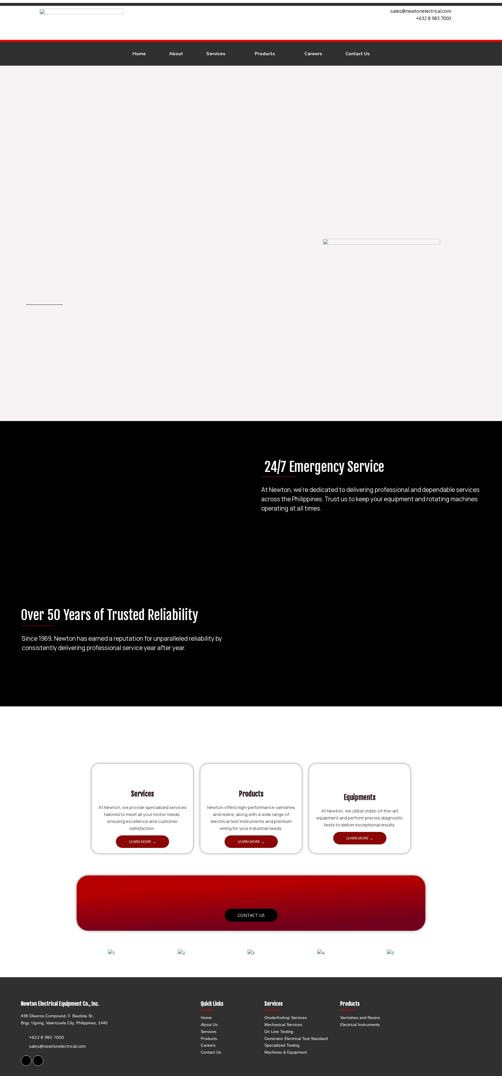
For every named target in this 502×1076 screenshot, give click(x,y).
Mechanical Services (283, 1024)
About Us (209, 1024)
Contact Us (211, 1052)
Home (206, 1017)
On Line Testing (278, 1031)
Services (208, 1031)
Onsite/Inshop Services (285, 1017)
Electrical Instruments (360, 1024)
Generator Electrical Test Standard (296, 1038)
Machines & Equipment (285, 1052)
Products (209, 1038)
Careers (208, 1045)
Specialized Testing (282, 1045)
